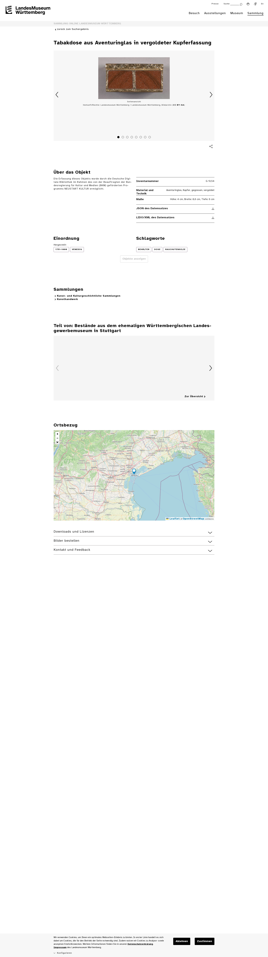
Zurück (57, 94)
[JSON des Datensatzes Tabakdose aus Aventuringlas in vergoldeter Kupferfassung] (213, 208)
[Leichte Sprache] (248, 4)
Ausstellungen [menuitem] (215, 13)
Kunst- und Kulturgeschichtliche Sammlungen (88, 296)
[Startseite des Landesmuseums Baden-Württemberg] (28, 12)
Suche (227, 4)
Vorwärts (211, 94)
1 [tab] (118, 137)
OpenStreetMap (193, 519)
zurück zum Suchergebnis (73, 29)
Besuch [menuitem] (194, 13)
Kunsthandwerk (67, 299)
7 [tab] (145, 137)
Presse (215, 4)
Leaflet (174, 519)
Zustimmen (204, 941)
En (262, 4)
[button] (134, 471)
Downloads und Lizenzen (74, 531)
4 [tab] (132, 137)
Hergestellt (60, 245)
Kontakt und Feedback (72, 550)
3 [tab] (127, 137)
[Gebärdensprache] (255, 4)
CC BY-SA (178, 105)
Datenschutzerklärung (140, 944)
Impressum (60, 947)
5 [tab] (136, 137)
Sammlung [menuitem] (255, 13)
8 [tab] (150, 137)
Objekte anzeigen (134, 259)
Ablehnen (182, 941)
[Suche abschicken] (241, 4)
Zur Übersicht (194, 396)
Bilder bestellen (66, 541)
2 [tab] (123, 137)
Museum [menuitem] (236, 13)
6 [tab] (141, 137)
